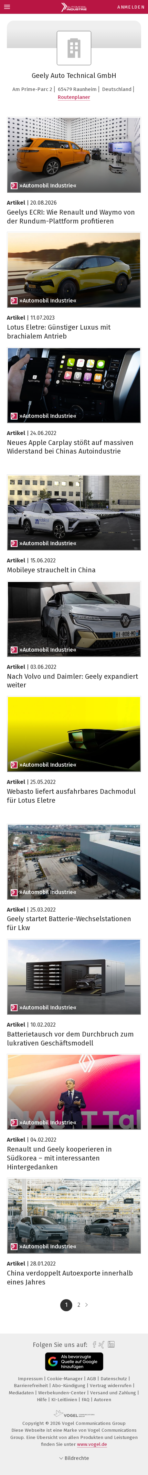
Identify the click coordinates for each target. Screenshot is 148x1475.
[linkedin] (110, 1344)
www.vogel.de (92, 1444)
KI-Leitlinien (64, 1400)
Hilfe (42, 1400)
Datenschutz (114, 1379)
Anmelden (131, 7)
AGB (92, 1379)
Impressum (31, 1379)
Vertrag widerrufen (111, 1385)
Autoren (102, 1400)
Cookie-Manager (65, 1379)
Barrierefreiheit (31, 1385)
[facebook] (92, 1344)
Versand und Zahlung (113, 1393)
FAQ (86, 1400)
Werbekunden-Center (62, 1393)
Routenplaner (74, 97)
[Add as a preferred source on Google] (74, 1361)
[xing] (100, 1345)
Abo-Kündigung (69, 1385)
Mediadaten (22, 1393)
